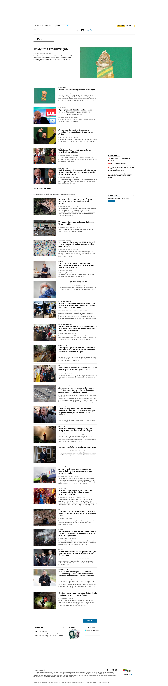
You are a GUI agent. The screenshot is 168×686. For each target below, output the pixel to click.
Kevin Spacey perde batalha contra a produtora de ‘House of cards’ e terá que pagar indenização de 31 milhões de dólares (76, 412)
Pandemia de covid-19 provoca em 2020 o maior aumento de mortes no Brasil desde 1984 (77, 513)
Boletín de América (40, 631)
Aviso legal (50, 682)
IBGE (59, 509)
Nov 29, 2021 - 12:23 (70, 333)
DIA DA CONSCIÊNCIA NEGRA (64, 467)
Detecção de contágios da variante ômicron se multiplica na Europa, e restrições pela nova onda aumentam (77, 329)
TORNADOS (60, 220)
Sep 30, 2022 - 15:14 (72, 117)
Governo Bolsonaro (63, 345)
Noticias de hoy (105, 682)
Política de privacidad (66, 682)
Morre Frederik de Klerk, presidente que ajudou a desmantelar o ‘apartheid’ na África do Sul (77, 554)
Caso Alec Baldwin (63, 569)
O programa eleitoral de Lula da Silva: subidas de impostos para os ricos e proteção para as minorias (75, 112)
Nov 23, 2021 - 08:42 (78, 434)
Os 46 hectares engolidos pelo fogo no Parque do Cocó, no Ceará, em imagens (75, 430)
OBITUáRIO (61, 549)
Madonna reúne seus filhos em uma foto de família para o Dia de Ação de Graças (77, 369)
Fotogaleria (61, 426)
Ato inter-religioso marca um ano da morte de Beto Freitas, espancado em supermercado (75, 471)
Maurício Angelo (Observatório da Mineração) (69, 355)
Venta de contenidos (42, 682)
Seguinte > (90, 620)
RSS (97, 682)
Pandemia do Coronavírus (65, 301)
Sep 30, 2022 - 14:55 (72, 137)
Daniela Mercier (71, 395)
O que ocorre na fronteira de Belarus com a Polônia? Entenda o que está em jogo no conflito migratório (77, 534)
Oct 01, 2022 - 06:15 (47, 53)
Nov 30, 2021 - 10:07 (81, 310)
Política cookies (56, 682)
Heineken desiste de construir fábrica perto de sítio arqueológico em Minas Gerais (75, 201)
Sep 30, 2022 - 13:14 (72, 177)
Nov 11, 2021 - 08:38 (83, 558)
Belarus (60, 529)
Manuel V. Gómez (62, 395)
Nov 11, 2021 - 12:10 (70, 538)
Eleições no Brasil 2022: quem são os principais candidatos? (74, 151)
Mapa (72, 682)
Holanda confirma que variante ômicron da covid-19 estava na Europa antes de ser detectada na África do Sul (76, 306)
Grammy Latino (62, 488)
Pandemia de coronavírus (64, 386)
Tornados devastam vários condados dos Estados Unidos (76, 223)
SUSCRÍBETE (121, 25)
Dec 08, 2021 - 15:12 (67, 270)
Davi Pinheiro (69, 434)
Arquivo (71, 627)
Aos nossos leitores (42, 189)
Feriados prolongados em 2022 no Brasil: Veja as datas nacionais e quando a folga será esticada (76, 244)
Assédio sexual (62, 406)
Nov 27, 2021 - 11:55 (67, 373)
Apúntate (111, 201)
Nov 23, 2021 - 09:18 (70, 418)
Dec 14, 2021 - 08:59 (42, 192)
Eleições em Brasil (63, 168)
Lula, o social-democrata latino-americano (77, 447)
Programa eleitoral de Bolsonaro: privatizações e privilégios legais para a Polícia (75, 132)
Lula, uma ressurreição (51, 49)
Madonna (60, 365)
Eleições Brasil (62, 107)
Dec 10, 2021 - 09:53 (72, 249)
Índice (100, 682)
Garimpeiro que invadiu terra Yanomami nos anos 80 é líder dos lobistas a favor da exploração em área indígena (76, 350)
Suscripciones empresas (90, 682)
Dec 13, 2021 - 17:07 (72, 206)
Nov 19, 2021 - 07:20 (72, 476)
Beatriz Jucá (61, 434)
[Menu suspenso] (35, 30)
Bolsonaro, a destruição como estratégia (76, 90)
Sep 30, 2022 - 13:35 (72, 155)
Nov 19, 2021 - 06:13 (80, 497)
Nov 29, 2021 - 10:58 (87, 355)
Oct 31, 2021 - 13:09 (67, 598)
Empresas (60, 261)
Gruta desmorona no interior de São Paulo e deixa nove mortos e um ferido (77, 594)
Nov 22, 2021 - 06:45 (79, 450)
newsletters (112, 195)
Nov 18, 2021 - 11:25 (67, 518)
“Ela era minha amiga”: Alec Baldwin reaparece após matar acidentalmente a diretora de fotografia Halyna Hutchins (76, 574)
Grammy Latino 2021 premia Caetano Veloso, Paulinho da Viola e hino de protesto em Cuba (75, 492)
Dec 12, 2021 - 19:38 (76, 227)
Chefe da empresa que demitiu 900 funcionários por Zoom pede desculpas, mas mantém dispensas (76, 265)
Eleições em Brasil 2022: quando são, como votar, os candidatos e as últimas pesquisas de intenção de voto (77, 172)
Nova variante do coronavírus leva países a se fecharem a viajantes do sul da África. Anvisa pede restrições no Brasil (77, 390)
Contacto (36, 682)
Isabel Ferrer (61, 310)
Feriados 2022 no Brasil (64, 240)
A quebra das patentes (78, 282)
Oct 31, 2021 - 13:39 (67, 579)
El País (38, 39)
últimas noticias (113, 155)
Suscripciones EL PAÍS (79, 682)
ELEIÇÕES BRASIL (62, 87)
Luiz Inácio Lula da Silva (40, 46)
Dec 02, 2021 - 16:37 (79, 285)
